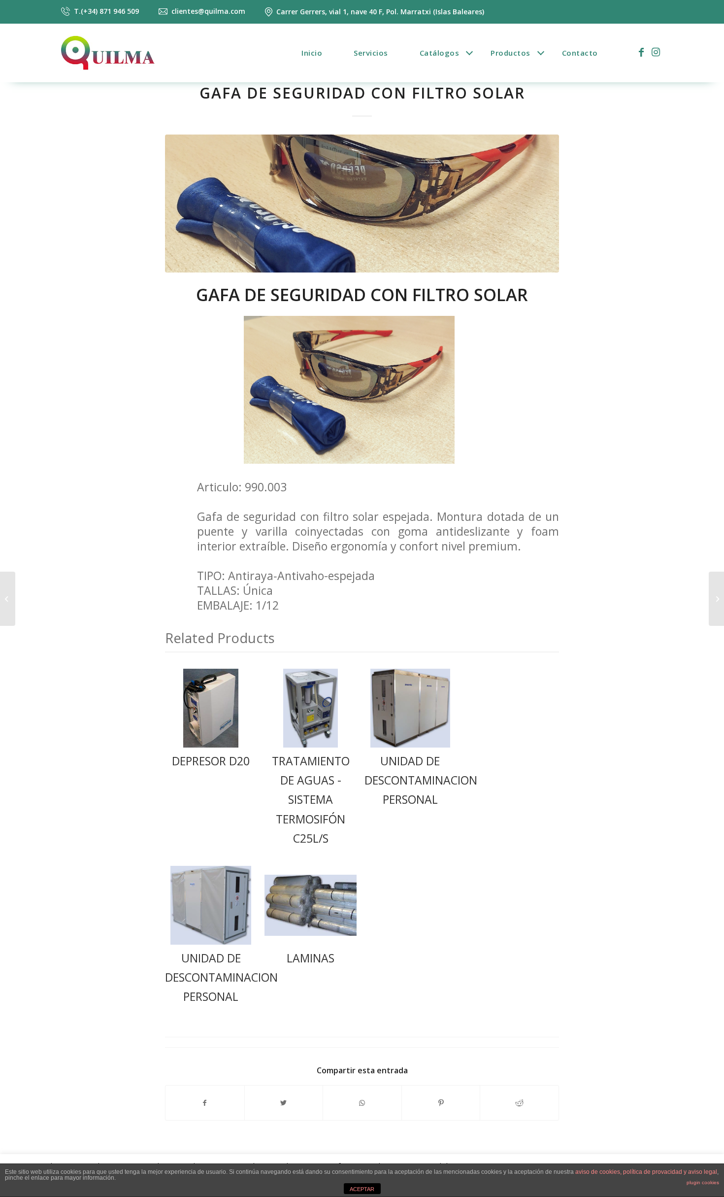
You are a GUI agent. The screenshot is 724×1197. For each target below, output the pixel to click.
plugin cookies (703, 1182)
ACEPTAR (362, 1189)
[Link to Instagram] (656, 52)
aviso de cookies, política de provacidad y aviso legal (646, 1171)
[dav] (362, 204)
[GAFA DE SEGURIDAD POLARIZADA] (7, 599)
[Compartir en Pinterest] (441, 1103)
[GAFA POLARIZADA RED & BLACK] (716, 599)
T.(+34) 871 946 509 (106, 11)
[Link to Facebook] (641, 52)
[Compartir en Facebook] (204, 1103)
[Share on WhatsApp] (362, 1103)
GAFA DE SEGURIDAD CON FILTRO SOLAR (362, 93)
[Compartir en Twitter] (284, 1103)
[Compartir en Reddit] (519, 1103)
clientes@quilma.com (208, 11)
